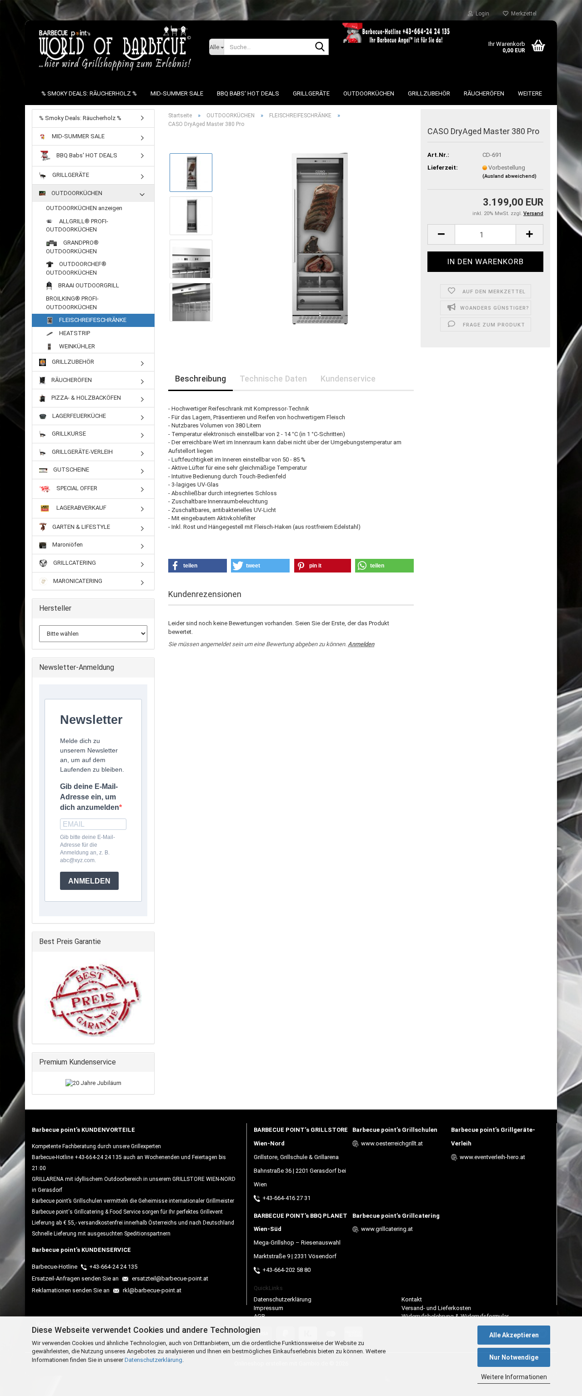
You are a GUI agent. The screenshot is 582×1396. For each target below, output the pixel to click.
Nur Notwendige (513, 1357)
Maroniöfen (67, 544)
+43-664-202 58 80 (286, 1269)
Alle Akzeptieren (514, 1335)
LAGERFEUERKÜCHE (78, 415)
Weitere (530, 93)
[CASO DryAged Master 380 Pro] (317, 237)
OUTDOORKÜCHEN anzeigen (84, 208)
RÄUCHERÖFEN (484, 93)
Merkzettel (522, 13)
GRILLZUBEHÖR (429, 93)
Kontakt (411, 1299)
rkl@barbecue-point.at (151, 1290)
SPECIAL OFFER (76, 488)
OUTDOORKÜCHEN (368, 93)
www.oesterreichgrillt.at (392, 1143)
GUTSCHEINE (70, 469)
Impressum (268, 1308)
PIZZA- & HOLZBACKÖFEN (85, 397)
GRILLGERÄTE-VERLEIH (81, 451)
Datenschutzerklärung (153, 1359)
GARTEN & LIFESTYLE (80, 526)
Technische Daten (273, 378)
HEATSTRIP (74, 333)
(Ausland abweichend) (509, 176)
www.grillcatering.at (387, 1228)
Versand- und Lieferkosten (436, 1308)
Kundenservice (348, 378)
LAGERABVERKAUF (80, 507)
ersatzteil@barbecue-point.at (169, 1278)
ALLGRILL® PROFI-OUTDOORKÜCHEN (77, 225)
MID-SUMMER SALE (177, 93)
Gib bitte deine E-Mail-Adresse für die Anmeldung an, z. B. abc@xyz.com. (87, 849)
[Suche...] (320, 47)
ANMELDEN (89, 881)
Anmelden (361, 644)
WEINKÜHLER (76, 346)
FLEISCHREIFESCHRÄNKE (92, 319)
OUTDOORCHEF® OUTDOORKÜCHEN (76, 268)
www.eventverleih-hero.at (492, 1157)
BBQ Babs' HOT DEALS (248, 93)
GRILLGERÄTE (311, 93)
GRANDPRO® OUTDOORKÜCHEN (72, 247)
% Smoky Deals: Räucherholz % (89, 93)
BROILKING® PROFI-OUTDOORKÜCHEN (72, 303)
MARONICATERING (77, 580)
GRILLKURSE (68, 433)
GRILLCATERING (74, 562)
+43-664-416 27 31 (286, 1198)
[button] (441, 234)
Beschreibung (200, 378)
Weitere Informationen (514, 1377)
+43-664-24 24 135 (113, 1266)
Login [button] (481, 13)
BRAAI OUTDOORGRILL (88, 285)
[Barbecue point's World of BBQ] (114, 47)
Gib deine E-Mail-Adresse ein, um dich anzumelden (89, 797)
